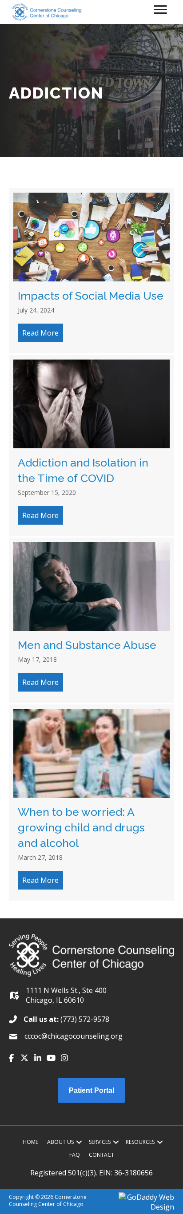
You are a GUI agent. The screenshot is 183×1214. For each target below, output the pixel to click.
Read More (42, 333)
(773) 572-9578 (84, 1019)
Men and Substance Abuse (87, 645)
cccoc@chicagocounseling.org (73, 1036)
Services (100, 1142)
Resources (140, 1142)
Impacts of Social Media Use (90, 295)
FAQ (74, 1155)
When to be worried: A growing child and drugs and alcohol (81, 827)
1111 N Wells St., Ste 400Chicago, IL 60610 (66, 995)
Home (30, 1142)
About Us (60, 1142)
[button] (11, 1057)
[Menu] (160, 9)
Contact (101, 1155)
